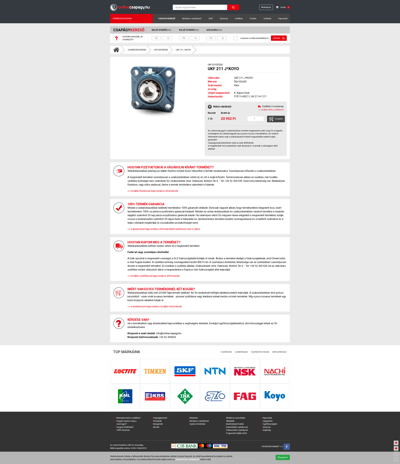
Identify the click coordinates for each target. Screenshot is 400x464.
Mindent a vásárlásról (191, 18)
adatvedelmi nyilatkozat (187, 459)
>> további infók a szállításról (271, 110)
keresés (277, 38)
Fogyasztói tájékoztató (236, 433)
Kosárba (279, 119)
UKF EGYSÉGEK (161, 50)
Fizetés (253, 18)
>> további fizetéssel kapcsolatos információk (153, 190)
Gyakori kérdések (197, 424)
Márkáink (194, 418)
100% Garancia (123, 430)
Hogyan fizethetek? (125, 427)
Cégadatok (268, 421)
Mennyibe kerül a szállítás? (128, 418)
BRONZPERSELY (279, 352)
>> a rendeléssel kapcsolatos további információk (155, 306)
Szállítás (239, 18)
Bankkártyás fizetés (235, 424)
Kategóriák (158, 424)
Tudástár (267, 18)
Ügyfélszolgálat (270, 424)
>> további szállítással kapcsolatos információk (154, 275)
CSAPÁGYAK (226, 352)
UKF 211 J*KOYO (183, 50)
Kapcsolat (283, 18)
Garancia (224, 18)
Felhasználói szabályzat (237, 430)
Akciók (156, 427)
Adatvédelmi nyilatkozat (237, 427)
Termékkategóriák (122, 18)
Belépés (267, 7)
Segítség (267, 430)
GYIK (211, 18)
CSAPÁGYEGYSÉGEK (137, 50)
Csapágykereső (166, 18)
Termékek (157, 421)
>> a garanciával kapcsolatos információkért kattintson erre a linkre (164, 229)
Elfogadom (283, 457)
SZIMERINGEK (241, 352)
